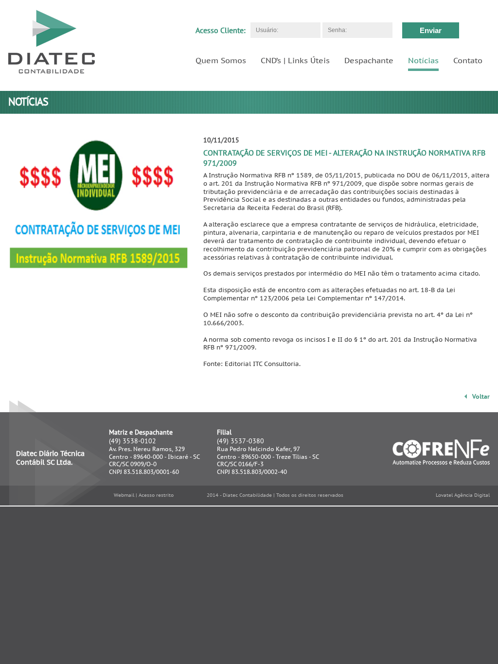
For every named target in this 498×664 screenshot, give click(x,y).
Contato (467, 60)
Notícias (423, 60)
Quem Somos (221, 60)
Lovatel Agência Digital (463, 495)
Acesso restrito (156, 495)
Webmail (124, 495)
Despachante (368, 60)
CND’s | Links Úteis (295, 60)
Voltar (481, 396)
